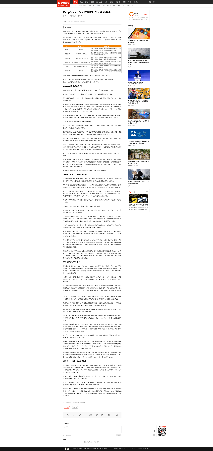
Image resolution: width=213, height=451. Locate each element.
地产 (90, 5)
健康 (99, 5)
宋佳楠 (129, 44)
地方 (104, 5)
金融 (80, 5)
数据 (119, 5)
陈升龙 (129, 186)
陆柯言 (129, 85)
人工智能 (66, 407)
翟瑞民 (129, 67)
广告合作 (126, 449)
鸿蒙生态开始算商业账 (135, 83)
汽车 (94, 5)
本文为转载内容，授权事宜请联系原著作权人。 (75, 402)
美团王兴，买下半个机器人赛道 (138, 205)
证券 (85, 5)
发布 (119, 435)
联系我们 (121, 449)
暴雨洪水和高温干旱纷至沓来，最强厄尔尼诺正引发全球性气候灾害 (138, 62)
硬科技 (109, 5)
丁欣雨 (129, 125)
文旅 (114, 5)
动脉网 (64, 21)
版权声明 (140, 449)
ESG (123, 5)
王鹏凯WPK (130, 165)
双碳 (128, 5)
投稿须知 (135, 449)
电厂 (133, 5)
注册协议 (131, 449)
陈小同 (129, 145)
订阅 (146, 14)
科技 (76, 5)
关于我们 (116, 449)
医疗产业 (74, 407)
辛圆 (129, 105)
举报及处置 (145, 449)
